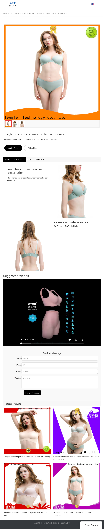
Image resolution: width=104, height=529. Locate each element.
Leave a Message (32, 392)
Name (18, 358)
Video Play (32, 148)
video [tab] (29, 159)
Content (17, 378)
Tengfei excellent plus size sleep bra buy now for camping (27, 456)
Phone (19, 365)
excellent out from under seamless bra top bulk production (72, 513)
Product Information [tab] (14, 159)
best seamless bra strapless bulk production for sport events (26, 513)
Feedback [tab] (39, 159)
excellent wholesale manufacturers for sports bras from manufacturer (76, 458)
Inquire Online (13, 148)
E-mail (18, 371)
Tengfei (6, 13)
